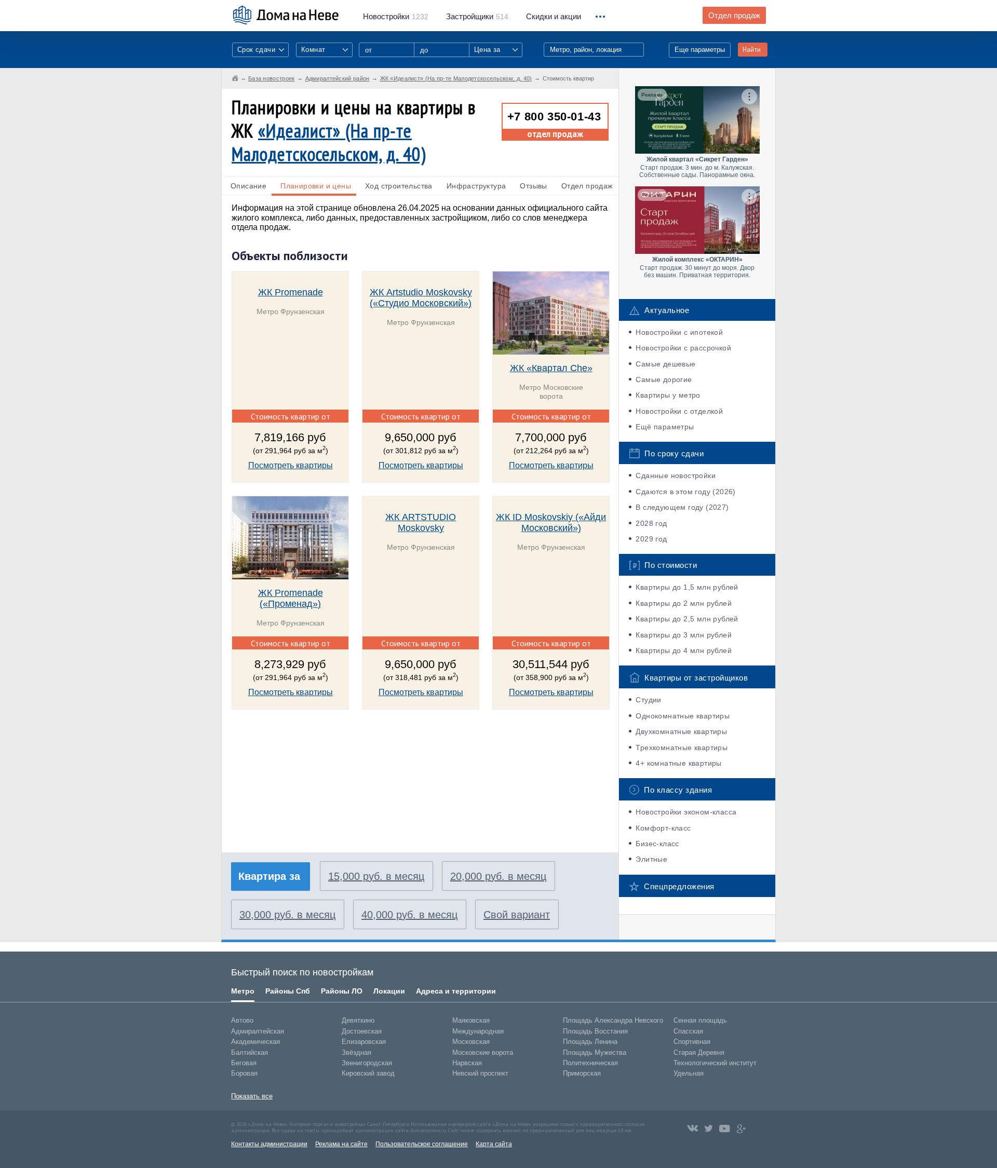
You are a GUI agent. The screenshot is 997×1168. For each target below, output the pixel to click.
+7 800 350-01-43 (554, 116)
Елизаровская (364, 1041)
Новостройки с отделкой (679, 411)
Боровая (244, 1073)
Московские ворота (482, 1052)
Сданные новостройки (676, 475)
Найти (752, 49)
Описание (248, 186)
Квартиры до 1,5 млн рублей (687, 587)
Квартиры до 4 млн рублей (684, 650)
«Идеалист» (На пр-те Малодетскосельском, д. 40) (329, 142)
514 (477, 16)
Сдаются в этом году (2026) (685, 491)
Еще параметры (700, 49)
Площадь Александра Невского (613, 1020)
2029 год (651, 539)
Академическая (255, 1041)
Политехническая (590, 1063)
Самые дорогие (664, 379)
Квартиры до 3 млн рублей (684, 635)
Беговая (244, 1063)
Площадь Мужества (594, 1052)
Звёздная (356, 1052)
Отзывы (533, 186)
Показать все (252, 1096)
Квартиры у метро (668, 395)
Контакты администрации (269, 1144)
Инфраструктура (476, 186)
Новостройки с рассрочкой (683, 348)
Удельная (688, 1073)
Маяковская (471, 1020)
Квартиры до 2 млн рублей (684, 603)
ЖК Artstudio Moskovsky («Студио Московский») (421, 297)
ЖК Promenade (290, 292)
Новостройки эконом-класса (686, 812)
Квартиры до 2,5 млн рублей (687, 619)
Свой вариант (516, 914)
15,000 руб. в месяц (376, 876)
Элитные (651, 859)
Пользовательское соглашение (421, 1144)
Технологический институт (715, 1063)
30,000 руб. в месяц (287, 914)
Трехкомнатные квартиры (681, 747)
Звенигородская (367, 1063)
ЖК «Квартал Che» (551, 368)
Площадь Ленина (590, 1041)
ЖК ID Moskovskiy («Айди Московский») (551, 522)
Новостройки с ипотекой (679, 332)
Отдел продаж (734, 15)
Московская (471, 1041)
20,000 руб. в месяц (498, 876)
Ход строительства (399, 186)
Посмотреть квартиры (290, 465)
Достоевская (362, 1031)
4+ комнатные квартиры (678, 763)
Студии (648, 700)
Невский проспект (480, 1073)
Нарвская (467, 1063)
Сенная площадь (700, 1020)
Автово (242, 1020)
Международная (478, 1031)
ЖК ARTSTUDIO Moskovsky (420, 522)
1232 (395, 16)
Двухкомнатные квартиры (681, 731)
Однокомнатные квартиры (683, 716)
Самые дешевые (665, 364)
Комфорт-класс (663, 828)
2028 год (651, 523)
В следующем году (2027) (682, 507)
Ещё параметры (665, 427)
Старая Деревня (698, 1052)
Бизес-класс (657, 843)
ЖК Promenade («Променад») (290, 598)
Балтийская (249, 1052)
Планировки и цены (315, 186)
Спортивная (691, 1041)
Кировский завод (368, 1073)
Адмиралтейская (257, 1031)
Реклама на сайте (341, 1144)
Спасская (688, 1031)
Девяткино (358, 1020)
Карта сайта (494, 1144)
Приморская (582, 1073)
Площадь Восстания (595, 1031)
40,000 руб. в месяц (409, 914)
